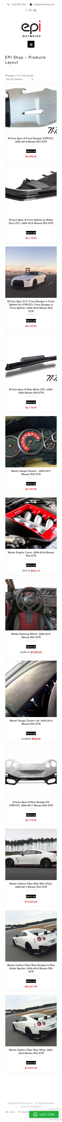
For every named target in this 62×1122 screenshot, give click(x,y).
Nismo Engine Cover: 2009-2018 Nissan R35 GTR (31, 554)
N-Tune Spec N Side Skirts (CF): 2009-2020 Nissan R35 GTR (31, 391)
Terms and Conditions (31, 1106)
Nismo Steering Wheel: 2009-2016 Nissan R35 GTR (31, 635)
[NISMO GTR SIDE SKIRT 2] (31, 854)
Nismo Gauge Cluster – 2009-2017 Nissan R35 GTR (31, 472)
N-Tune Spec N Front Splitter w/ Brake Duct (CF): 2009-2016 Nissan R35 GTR (31, 221)
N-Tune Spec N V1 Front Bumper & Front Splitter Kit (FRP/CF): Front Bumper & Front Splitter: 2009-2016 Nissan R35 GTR (31, 306)
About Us (25, 1111)
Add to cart (31, 151)
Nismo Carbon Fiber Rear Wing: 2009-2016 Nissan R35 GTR (31, 1051)
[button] (44, 1114)
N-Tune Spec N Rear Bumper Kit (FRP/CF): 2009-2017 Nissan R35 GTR (31, 803)
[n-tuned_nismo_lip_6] (31, 190)
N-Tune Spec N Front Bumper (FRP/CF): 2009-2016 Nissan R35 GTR (31, 140)
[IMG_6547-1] (31, 109)
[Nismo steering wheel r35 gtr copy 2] (31, 604)
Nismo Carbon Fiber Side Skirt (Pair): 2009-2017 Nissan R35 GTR (31, 885)
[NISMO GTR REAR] (31, 936)
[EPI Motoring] (31, 28)
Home (11, 1111)
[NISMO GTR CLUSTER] (31, 441)
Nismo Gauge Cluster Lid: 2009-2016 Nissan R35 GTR (31, 722)
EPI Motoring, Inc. (25, 1103)
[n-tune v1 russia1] (31, 272)
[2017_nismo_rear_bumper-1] (31, 773)
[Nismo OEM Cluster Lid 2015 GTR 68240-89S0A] (31, 689)
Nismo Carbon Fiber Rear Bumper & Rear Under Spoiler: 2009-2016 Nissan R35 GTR (31, 968)
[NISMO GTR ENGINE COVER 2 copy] (31, 523)
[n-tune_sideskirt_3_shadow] (31, 360)
